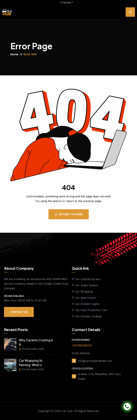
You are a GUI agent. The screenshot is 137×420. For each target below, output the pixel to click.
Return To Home (71, 214)
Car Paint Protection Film (91, 310)
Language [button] (65, 2)
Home (14, 54)
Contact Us (19, 312)
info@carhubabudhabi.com (95, 361)
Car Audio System (86, 285)
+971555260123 (82, 345)
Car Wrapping (84, 291)
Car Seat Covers (85, 297)
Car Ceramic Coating (88, 316)
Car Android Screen (88, 279)
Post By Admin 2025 (33, 348)
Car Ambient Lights (87, 304)
